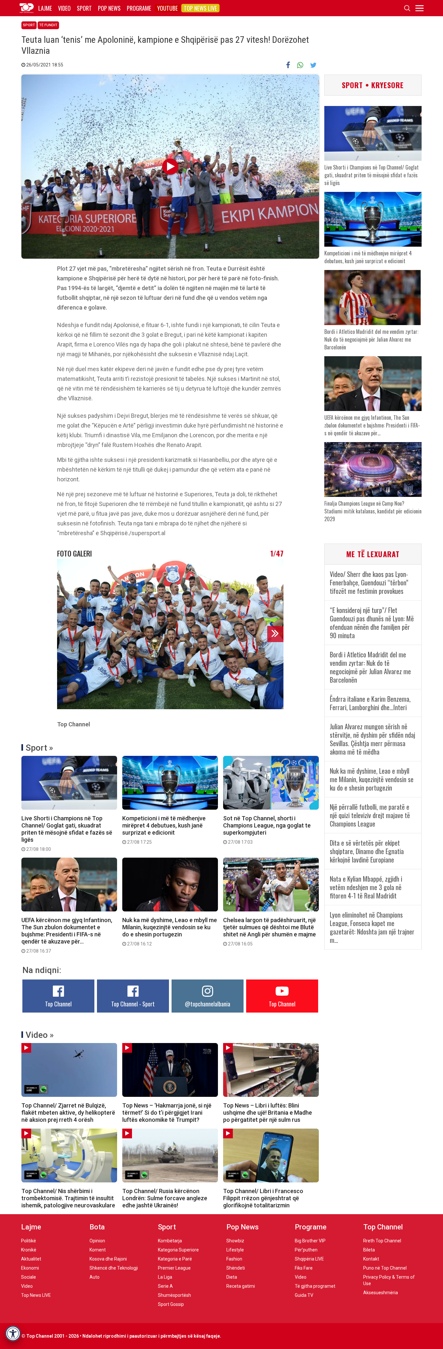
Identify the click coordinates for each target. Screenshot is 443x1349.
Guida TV (304, 1295)
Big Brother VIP (310, 1240)
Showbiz (235, 1240)
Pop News (109, 8)
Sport (84, 8)
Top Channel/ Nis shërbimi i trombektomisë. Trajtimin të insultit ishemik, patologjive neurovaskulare (68, 1198)
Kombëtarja (170, 1240)
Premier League (174, 1268)
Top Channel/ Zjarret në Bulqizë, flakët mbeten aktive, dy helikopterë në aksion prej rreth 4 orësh (68, 1112)
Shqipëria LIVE (309, 1258)
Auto (95, 1277)
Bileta (369, 1249)
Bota (97, 1227)
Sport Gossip (171, 1304)
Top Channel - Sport (133, 1004)
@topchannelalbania (207, 1004)
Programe (139, 8)
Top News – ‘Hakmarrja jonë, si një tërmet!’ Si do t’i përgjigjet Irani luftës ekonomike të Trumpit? (166, 1112)
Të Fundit (48, 25)
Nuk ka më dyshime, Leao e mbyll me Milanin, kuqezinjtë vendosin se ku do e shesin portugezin (169, 931)
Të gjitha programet (315, 1286)
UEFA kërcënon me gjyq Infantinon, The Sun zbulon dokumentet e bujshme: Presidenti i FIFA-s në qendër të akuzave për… (66, 935)
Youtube (167, 8)
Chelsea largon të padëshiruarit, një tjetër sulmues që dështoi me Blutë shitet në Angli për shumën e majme (269, 931)
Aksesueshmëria (380, 1292)
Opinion (97, 1240)
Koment (98, 1249)
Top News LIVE (200, 8)
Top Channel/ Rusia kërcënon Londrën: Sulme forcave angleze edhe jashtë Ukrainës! (164, 1198)
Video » (40, 1035)
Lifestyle (235, 1249)
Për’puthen (306, 1249)
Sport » (39, 748)
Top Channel (58, 1004)
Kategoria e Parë (175, 1258)
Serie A (165, 1286)
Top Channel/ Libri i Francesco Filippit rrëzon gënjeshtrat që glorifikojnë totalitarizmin (263, 1198)
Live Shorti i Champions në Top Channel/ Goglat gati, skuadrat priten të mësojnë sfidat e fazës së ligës (66, 833)
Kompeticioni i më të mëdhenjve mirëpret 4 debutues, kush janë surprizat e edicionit (164, 830)
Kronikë (28, 1249)
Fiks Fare (304, 1268)
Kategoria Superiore (178, 1249)
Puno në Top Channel (385, 1268)
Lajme (45, 8)
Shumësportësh (174, 1295)
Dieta (231, 1277)
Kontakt (371, 1258)
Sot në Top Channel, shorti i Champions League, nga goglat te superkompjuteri (267, 830)
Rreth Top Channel (382, 1240)
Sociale (28, 1277)
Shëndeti (235, 1268)
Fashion (234, 1258)
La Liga (165, 1277)
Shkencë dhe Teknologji (114, 1268)
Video (64, 8)
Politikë (28, 1240)
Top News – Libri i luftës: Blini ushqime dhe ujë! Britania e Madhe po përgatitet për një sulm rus (267, 1112)
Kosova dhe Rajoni (108, 1258)
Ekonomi (30, 1268)
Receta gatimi (240, 1286)
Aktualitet (31, 1258)
